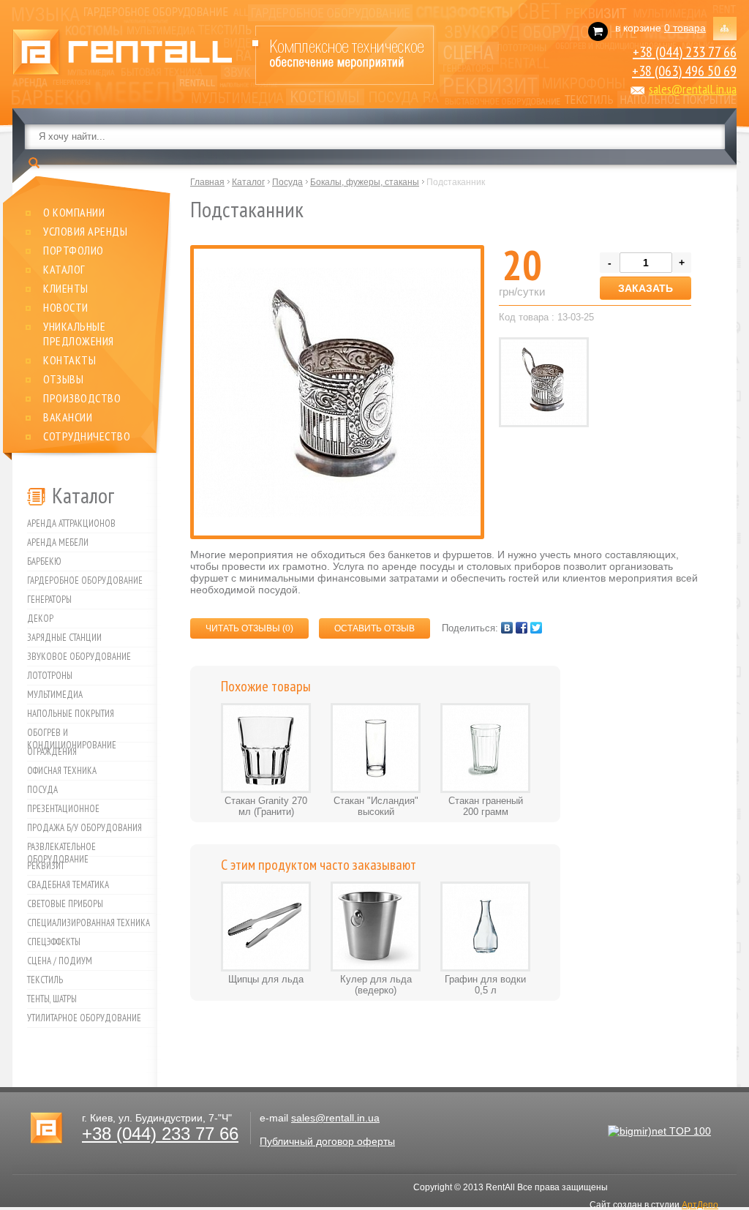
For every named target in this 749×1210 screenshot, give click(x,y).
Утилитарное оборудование (84, 1018)
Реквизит (45, 866)
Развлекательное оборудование (61, 849)
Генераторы (49, 599)
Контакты (69, 360)
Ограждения (52, 751)
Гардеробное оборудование (85, 580)
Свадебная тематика (68, 885)
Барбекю (44, 561)
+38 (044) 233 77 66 (685, 51)
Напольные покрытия (70, 713)
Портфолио (73, 250)
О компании (74, 212)
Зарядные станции (64, 637)
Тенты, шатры (52, 999)
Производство (82, 398)
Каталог (64, 269)
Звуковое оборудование (79, 656)
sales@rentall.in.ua (693, 88)
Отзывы (63, 379)
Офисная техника (62, 770)
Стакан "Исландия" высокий (376, 806)
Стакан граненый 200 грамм (485, 806)
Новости (66, 307)
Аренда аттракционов (71, 523)
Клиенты (66, 288)
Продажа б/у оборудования (84, 828)
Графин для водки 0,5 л (485, 985)
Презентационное (63, 809)
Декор (40, 618)
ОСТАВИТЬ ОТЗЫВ (374, 628)
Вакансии (67, 417)
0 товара (685, 28)
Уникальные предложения (78, 333)
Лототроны (49, 675)
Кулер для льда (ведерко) (376, 985)
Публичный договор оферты (327, 1141)
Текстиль (45, 980)
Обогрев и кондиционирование (71, 734)
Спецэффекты (53, 942)
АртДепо (700, 1205)
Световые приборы (65, 904)
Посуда (42, 790)
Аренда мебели (58, 542)
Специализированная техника (88, 923)
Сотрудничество (86, 436)
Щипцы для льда (266, 979)
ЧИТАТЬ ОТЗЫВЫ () (249, 628)
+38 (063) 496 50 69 (684, 70)
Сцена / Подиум (59, 961)
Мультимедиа (55, 694)
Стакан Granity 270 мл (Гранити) (266, 806)
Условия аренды (85, 231)
